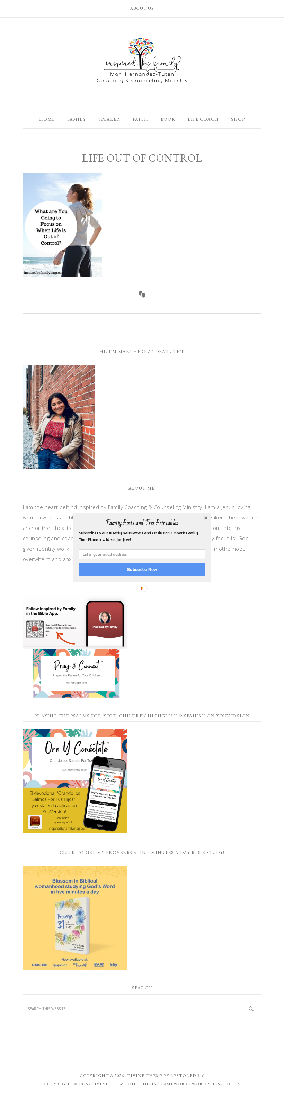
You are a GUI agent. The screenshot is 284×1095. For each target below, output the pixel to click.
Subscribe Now (142, 569)
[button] (142, 523)
